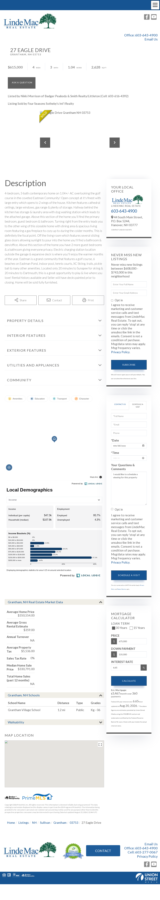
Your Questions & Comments (123, 467)
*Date (115, 440)
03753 (74, 822)
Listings (23, 822)
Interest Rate (122, 662)
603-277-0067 (146, 852)
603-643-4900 (146, 35)
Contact (103, 851)
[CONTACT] (21, 83)
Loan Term (120, 623)
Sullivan (45, 822)
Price (115, 635)
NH (34, 822)
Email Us (151, 39)
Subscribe (129, 364)
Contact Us (115, 230)
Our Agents (125, 230)
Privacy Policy (120, 352)
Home (11, 822)
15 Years (139, 627)
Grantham (59, 822)
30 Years (121, 627)
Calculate (129, 680)
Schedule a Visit (137, 405)
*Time (115, 452)
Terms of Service (121, 589)
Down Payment (123, 648)
